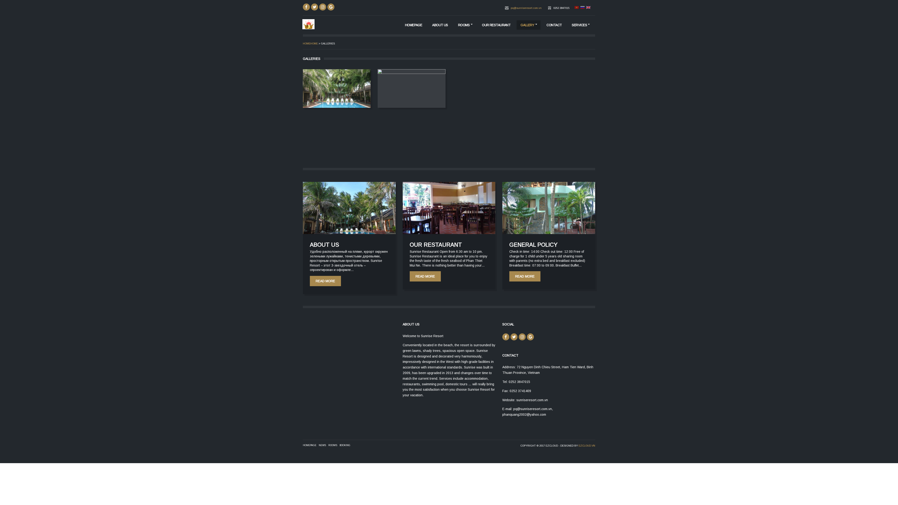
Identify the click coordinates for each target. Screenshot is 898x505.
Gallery (527, 25)
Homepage (413, 25)
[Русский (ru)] (582, 8)
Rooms (464, 25)
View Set (337, 88)
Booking (345, 445)
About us (440, 25)
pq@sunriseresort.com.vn (526, 8)
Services (579, 25)
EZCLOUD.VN (587, 445)
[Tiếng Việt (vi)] (576, 8)
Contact (554, 25)
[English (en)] (588, 8)
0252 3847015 (561, 8)
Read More (325, 281)
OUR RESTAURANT (496, 25)
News (322, 445)
